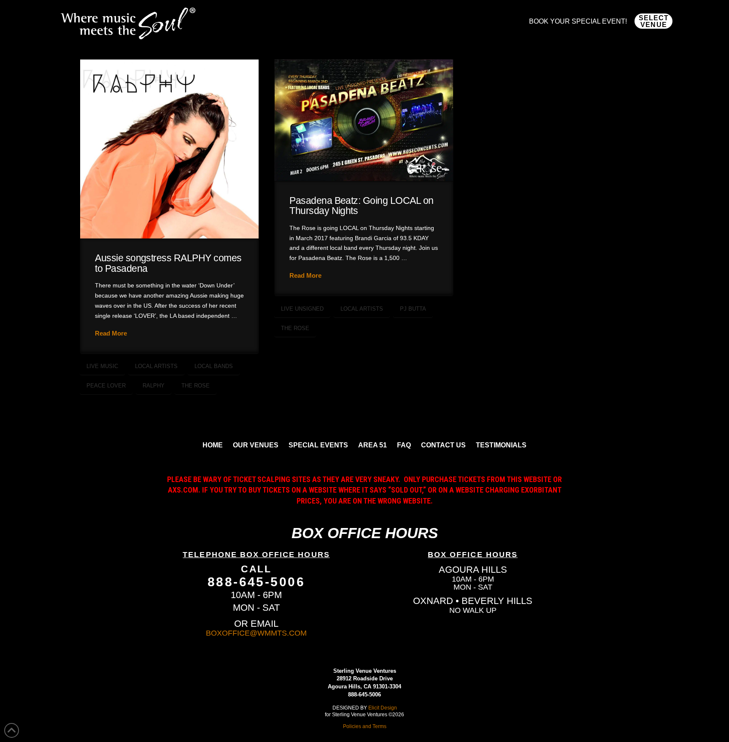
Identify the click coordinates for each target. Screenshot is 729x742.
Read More (111, 333)
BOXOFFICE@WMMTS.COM (256, 633)
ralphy (154, 385)
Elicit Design (382, 707)
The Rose (195, 385)
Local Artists (156, 366)
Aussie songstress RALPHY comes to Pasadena (168, 263)
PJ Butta (413, 309)
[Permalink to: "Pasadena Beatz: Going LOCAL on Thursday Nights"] (364, 120)
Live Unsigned (302, 309)
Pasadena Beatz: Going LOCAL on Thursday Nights (361, 205)
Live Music (102, 366)
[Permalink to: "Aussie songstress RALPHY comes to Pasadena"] (169, 149)
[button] (653, 21)
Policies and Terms (364, 726)
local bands (213, 366)
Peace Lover (106, 385)
